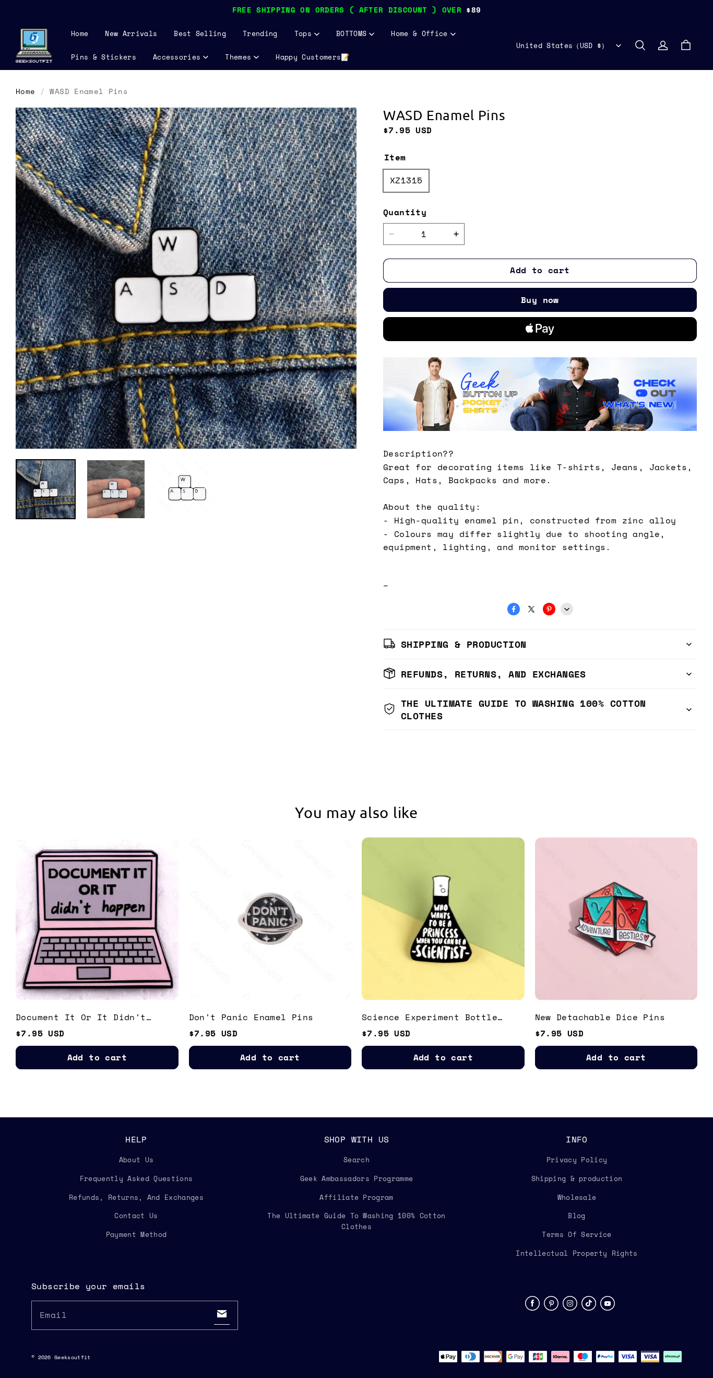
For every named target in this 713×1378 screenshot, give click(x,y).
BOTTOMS (351, 33)
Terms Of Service (576, 1234)
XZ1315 (406, 180)
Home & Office (419, 33)
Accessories (177, 57)
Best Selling (200, 33)
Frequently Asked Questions (136, 1178)
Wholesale (577, 1197)
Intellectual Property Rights (576, 1253)
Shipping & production (577, 1178)
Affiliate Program (356, 1197)
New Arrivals (131, 33)
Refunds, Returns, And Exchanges (136, 1197)
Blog (576, 1215)
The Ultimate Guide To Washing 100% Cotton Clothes (356, 1221)
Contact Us (136, 1215)
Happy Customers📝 (312, 57)
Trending (260, 33)
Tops (303, 33)
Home (79, 33)
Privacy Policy (577, 1159)
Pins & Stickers (103, 57)
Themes (238, 57)
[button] (639, 45)
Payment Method (136, 1234)
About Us (136, 1159)
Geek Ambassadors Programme (356, 1178)
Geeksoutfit (72, 1357)
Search (356, 1159)
